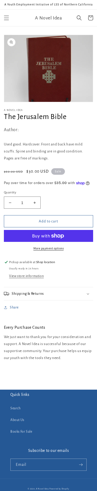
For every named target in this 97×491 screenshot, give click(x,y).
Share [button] (14, 307)
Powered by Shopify (59, 489)
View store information (26, 276)
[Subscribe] (80, 465)
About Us (17, 420)
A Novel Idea (42, 489)
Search (15, 408)
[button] (6, 18)
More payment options (48, 248)
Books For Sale (21, 431)
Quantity (10, 192)
